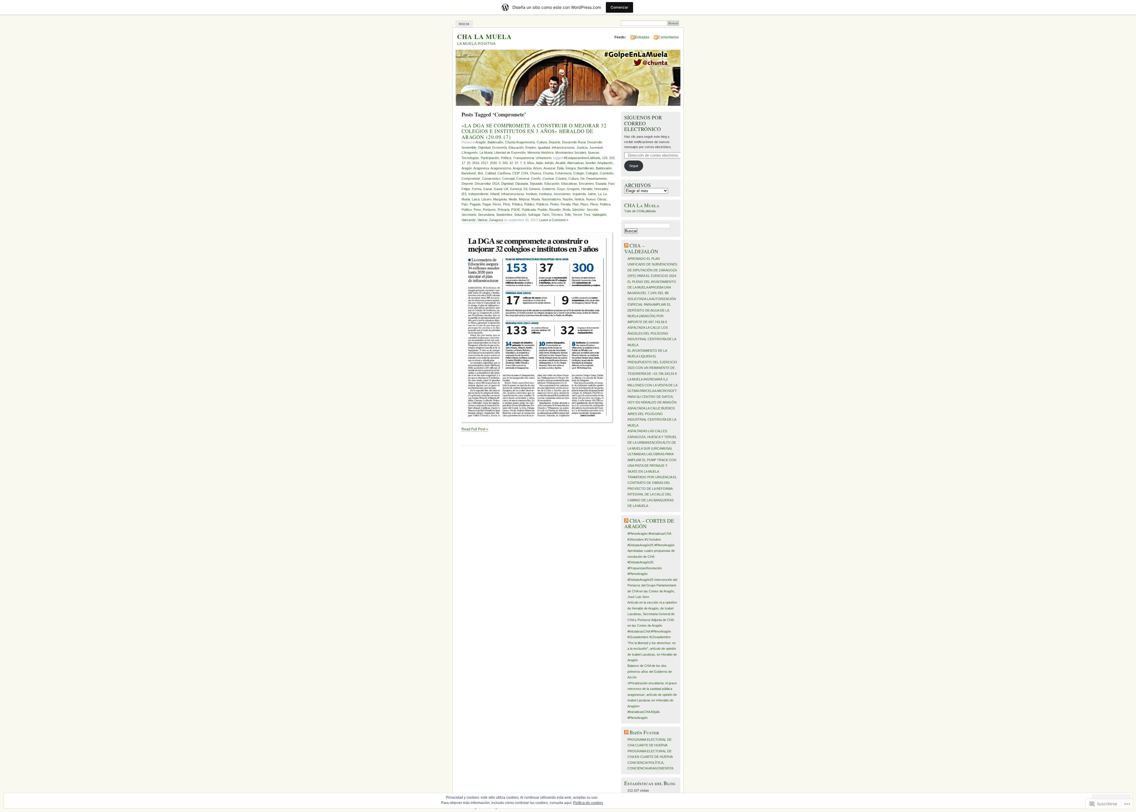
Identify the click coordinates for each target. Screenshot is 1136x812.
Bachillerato (585, 168)
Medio (513, 199)
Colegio (578, 173)
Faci (611, 183)
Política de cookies (588, 803)
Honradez (601, 189)
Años (530, 163)
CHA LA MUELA (484, 36)
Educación (516, 147)
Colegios (592, 173)
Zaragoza (496, 220)
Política (506, 158)
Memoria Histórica (540, 152)
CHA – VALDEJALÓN (641, 248)
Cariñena (504, 173)
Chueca (535, 173)
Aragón (480, 142)
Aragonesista (522, 168)
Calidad (490, 173)
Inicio (464, 24)
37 (516, 163)
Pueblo (542, 209)
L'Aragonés (470, 152)
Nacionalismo (551, 199)
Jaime (592, 194)
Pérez (497, 204)
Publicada (529, 209)
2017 (484, 163)
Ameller (590, 163)
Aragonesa (481, 168)
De (582, 178)
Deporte (554, 142)
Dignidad (484, 147)
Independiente (478, 194)
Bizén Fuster (644, 732)
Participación (490, 158)
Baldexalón (495, 142)
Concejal (508, 178)
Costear (548, 178)
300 (505, 163)
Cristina (561, 178)
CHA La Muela (641, 205)
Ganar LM (501, 189)
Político (467, 209)
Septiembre (504, 214)
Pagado (475, 204)
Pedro (554, 204)
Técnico (557, 214)
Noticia (579, 199)
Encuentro (586, 183)
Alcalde (560, 163)
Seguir (633, 166)
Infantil (494, 194)
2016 (475, 163)
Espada (601, 183)
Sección (592, 209)
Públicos (542, 204)
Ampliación (605, 163)
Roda (566, 209)
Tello (567, 214)
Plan (575, 204)
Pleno (594, 204)
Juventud (596, 147)
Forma (476, 189)
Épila (560, 168)
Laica (476, 199)
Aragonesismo (500, 168)
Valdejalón (599, 214)
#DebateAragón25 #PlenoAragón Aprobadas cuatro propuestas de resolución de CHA (651, 550)
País (465, 204)
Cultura (542, 142)
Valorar (482, 220)
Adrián (549, 163)
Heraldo (587, 189)
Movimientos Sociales (570, 152)
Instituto (531, 194)
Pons (477, 209)
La (599, 194)
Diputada (521, 183)
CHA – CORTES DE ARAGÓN (649, 523)
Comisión (606, 173)
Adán (539, 163)
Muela (535, 199)
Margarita (500, 199)
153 (611, 158)
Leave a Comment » (553, 220)
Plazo (584, 204)
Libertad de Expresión (510, 152)
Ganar (487, 189)
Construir (522, 178)
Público (529, 204)
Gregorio (573, 189)
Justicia (582, 147)
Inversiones (562, 194)
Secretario (469, 214)
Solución (520, 214)
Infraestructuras (563, 147)
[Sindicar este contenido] (626, 245)
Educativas (569, 183)
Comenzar (619, 7)
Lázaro (486, 199)
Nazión (568, 199)
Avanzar (549, 168)
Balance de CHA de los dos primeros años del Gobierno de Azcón (649, 671)
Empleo (530, 147)
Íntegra (571, 168)
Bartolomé (469, 173)
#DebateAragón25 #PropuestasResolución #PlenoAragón (644, 568)
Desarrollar (482, 183)
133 (604, 158)
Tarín (545, 214)
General (516, 189)
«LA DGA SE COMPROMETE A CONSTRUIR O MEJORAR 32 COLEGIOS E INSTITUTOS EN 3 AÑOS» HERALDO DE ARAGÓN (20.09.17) (534, 131)
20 (468, 163)
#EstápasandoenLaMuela (582, 158)
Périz (506, 204)
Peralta (566, 204)
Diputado (536, 183)
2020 (493, 163)
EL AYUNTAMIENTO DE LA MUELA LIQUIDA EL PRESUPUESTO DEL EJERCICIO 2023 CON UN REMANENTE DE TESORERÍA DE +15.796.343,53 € (652, 362)
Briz (480, 173)
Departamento (596, 178)
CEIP (515, 173)
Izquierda (579, 194)
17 (463, 163)
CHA (524, 173)
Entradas (642, 37)
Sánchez (578, 209)
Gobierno (548, 189)
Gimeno (534, 189)
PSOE (515, 209)
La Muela (486, 152)
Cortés (536, 178)
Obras (601, 199)
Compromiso (491, 178)
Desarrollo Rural (573, 142)
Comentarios (668, 37)
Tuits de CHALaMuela (640, 211)
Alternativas (575, 163)
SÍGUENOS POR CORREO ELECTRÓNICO (643, 123)
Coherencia (563, 173)
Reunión (555, 209)
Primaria (503, 209)
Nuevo (591, 199)
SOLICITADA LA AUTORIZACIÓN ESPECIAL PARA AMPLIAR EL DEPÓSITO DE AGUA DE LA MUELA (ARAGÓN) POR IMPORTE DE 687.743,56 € (651, 310)
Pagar (487, 204)
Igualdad (544, 147)
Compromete (471, 178)
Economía (499, 147)
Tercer (577, 214)
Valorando (469, 220)
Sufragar (534, 214)
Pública (517, 204)
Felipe (466, 189)
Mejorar (524, 199)
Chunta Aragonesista (520, 142)
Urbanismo (543, 158)
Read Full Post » (475, 429)
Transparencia (523, 158)
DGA (495, 183)
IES (464, 194)
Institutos (545, 194)
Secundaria (486, 214)
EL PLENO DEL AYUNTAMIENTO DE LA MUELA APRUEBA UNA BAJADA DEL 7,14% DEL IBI (651, 287)
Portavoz (489, 209)
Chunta (548, 173)
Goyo (561, 189)
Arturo (537, 168)
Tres (587, 214)
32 (511, 163)
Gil (525, 189)
